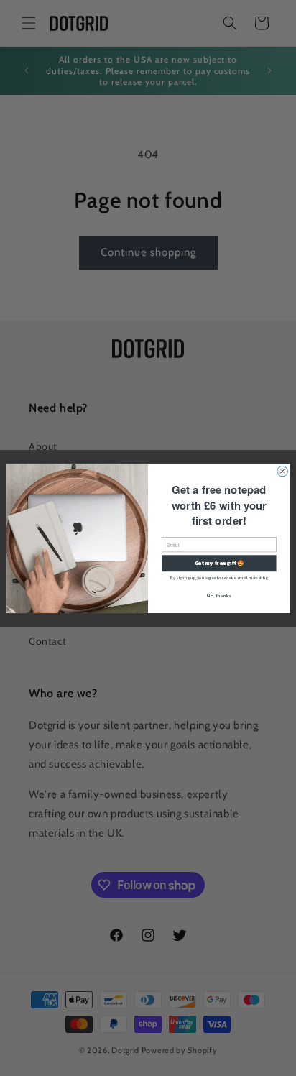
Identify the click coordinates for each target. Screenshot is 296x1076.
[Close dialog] (282, 471)
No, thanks (219, 595)
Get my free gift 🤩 (219, 562)
